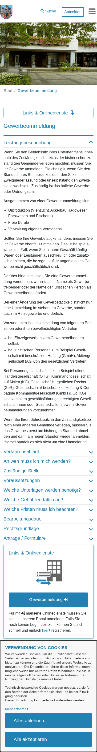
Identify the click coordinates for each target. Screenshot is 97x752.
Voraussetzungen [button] (22, 480)
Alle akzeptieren (30, 739)
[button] (48, 10)
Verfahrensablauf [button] (21, 451)
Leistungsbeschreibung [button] (28, 142)
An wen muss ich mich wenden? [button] (37, 461)
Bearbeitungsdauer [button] (23, 518)
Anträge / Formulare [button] (25, 538)
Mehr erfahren (16, 709)
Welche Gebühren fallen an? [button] (33, 499)
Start (8, 90)
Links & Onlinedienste (46, 112)
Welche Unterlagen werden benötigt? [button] (42, 490)
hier (45, 630)
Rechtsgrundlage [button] (21, 528)
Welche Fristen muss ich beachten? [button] (41, 509)
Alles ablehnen (29, 720)
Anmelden (72, 12)
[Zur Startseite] (6, 11)
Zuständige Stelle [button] (22, 470)
